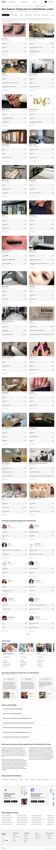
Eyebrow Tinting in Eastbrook (22, 815)
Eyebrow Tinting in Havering (6, 820)
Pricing (25, 836)
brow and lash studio (6, 754)
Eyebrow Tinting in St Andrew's (22, 822)
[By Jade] (27, 655)
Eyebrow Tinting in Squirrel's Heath (8, 822)
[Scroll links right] (54, 820)
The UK (22, 6)
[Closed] (44, 655)
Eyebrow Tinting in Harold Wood (22, 817)
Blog (13, 838)
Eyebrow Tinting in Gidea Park (7, 824)
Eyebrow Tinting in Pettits (21, 824)
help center (47, 751)
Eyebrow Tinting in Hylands (6, 815)
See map (35, 11)
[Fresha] (4, 1)
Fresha (6, 747)
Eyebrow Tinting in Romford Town (7, 817)
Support (25, 840)
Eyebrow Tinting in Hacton (36, 820)
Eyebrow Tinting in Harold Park (37, 822)
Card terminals (26, 838)
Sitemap (14, 840)
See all (28, 634)
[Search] (46, 2)
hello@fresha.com (32, 758)
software (39, 755)
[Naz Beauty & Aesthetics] (9, 655)
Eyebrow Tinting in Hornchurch (22, 820)
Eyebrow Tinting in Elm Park (36, 817)
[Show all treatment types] (53, 15)
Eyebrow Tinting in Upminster (37, 815)
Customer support (16, 836)
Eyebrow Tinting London (30, 6)
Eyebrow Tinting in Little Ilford (37, 824)
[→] (54, 655)
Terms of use (37, 838)
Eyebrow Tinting (17, 6)
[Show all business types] (53, 779)
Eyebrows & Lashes (9, 6)
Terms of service (38, 836)
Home (3, 6)
